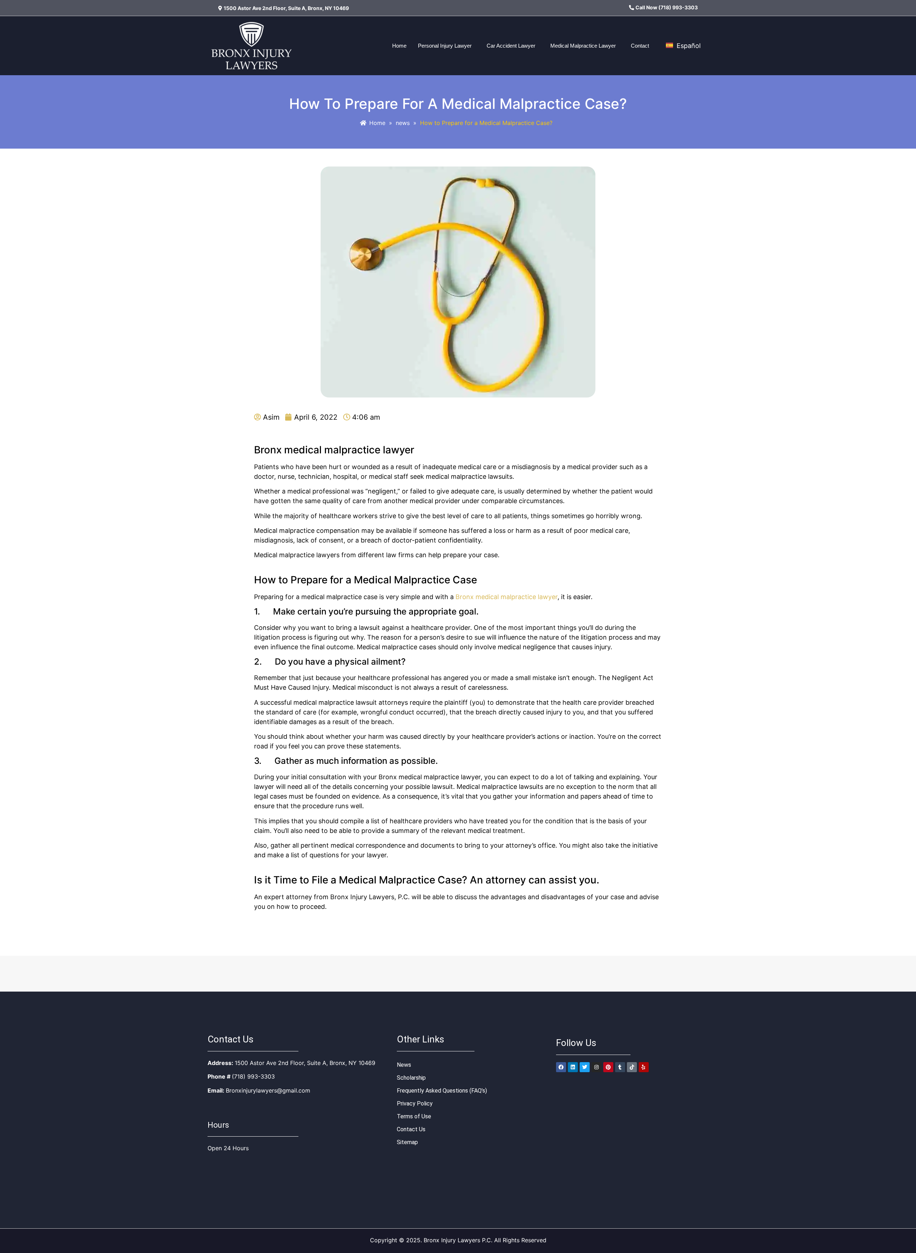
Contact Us (411, 1129)
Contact (640, 46)
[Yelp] (644, 1067)
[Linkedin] (573, 1067)
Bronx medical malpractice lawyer (506, 597)
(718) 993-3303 (253, 1076)
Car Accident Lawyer (511, 46)
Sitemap (407, 1142)
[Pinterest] (608, 1067)
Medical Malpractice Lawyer (583, 46)
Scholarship (411, 1077)
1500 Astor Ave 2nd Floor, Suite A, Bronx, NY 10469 (305, 1062)
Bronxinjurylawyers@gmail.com (268, 1090)
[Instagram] (596, 1067)
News (404, 1064)
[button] (446, 46)
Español (688, 45)
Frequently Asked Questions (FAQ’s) (442, 1090)
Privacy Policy (415, 1103)
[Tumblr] (620, 1067)
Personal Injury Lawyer (445, 46)
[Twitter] (585, 1067)
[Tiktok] (632, 1067)
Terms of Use (414, 1116)
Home (399, 46)
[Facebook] (561, 1067)
